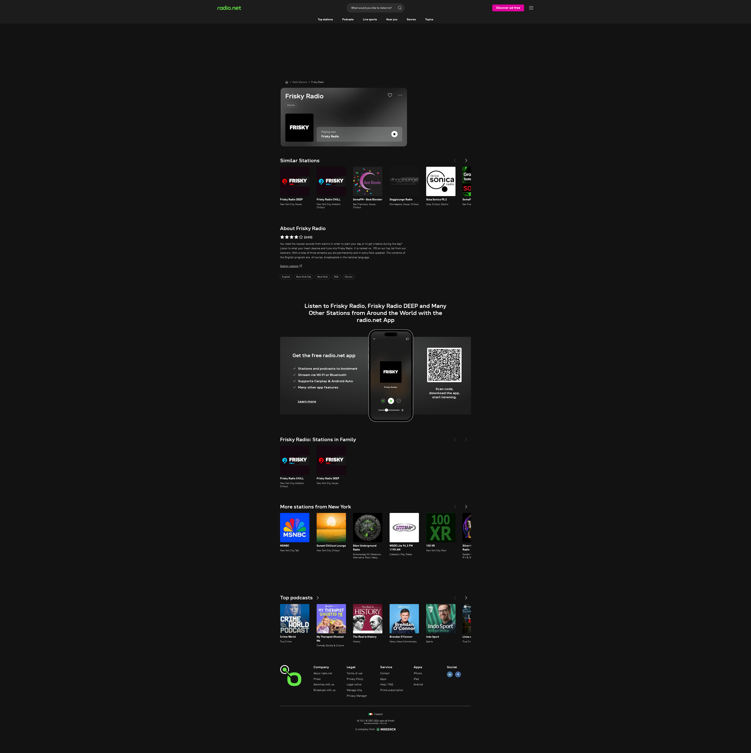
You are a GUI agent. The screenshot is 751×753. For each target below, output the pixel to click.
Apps (383, 679)
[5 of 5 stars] (301, 237)
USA (336, 277)
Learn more (307, 401)
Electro (291, 105)
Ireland (378, 714)
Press (317, 679)
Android (418, 684)
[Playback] (394, 134)
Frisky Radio (330, 136)
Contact (385, 673)
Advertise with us (324, 684)
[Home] (286, 82)
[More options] (400, 95)
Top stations (325, 19)
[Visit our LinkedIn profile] (449, 674)
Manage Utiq (354, 690)
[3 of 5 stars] (291, 237)
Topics (429, 19)
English (286, 277)
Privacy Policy (355, 679)
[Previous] (455, 159)
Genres (411, 19)
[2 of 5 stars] (287, 237)
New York (322, 277)
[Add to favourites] (390, 95)
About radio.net (323, 673)
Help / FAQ (386, 684)
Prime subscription (391, 690)
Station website (289, 266)
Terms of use (354, 673)
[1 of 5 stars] (282, 237)
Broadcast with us (324, 690)
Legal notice (354, 684)
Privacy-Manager (357, 696)
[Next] (466, 159)
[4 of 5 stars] (296, 237)
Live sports (370, 19)
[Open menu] (531, 7)
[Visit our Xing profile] (458, 674)
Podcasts (348, 19)
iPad (416, 679)
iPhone (418, 673)
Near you (391, 19)
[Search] (399, 7)
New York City (303, 277)
